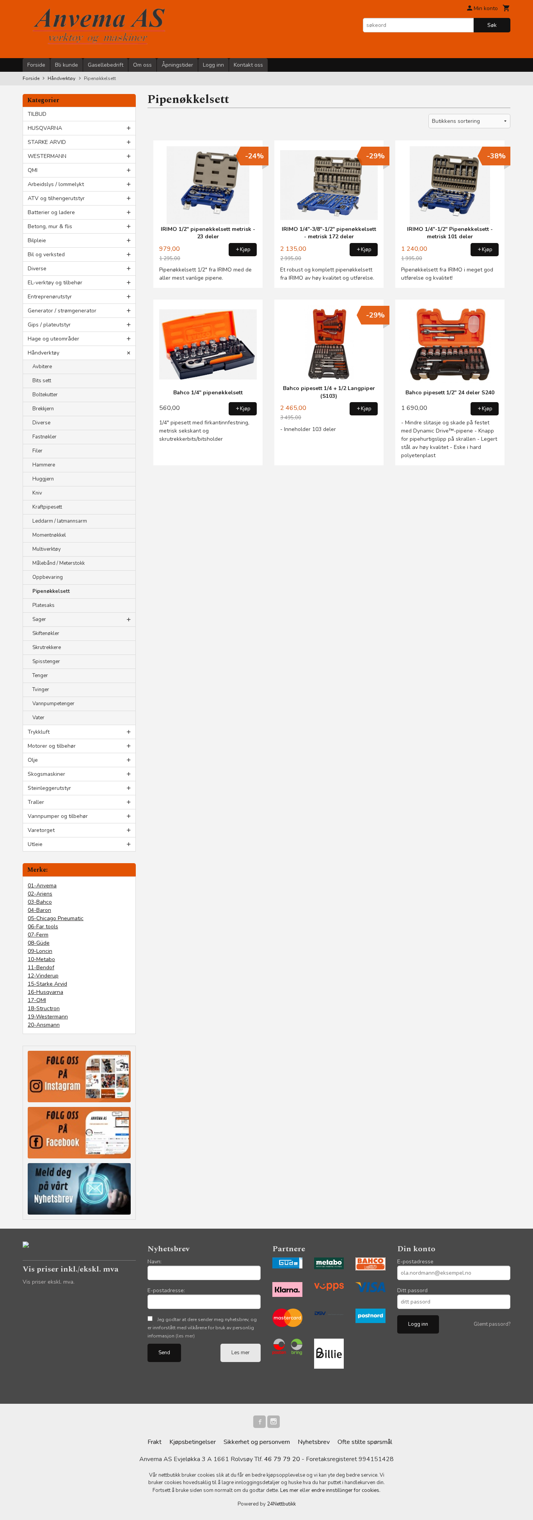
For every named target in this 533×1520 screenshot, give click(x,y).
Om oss (142, 65)
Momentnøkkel (49, 535)
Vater (38, 717)
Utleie (35, 844)
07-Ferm (38, 934)
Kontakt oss (248, 65)
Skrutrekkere (46, 647)
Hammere (43, 464)
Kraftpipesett (47, 507)
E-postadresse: (166, 1290)
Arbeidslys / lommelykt (56, 184)
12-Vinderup (43, 975)
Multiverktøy (46, 549)
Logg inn (213, 65)
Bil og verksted (46, 254)
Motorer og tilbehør (52, 746)
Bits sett (41, 380)
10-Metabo (41, 959)
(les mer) (185, 1336)
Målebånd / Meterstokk (58, 563)
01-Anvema (42, 885)
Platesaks (43, 605)
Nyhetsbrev (314, 1442)
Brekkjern (43, 408)
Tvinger (40, 689)
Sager (39, 619)
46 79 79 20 (282, 1459)
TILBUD (37, 114)
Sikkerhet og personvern (257, 1442)
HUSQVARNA (45, 128)
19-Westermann (48, 1016)
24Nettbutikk (281, 1504)
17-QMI (37, 1000)
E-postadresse (415, 1261)
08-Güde (39, 943)
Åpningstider (177, 65)
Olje (33, 760)
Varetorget (41, 830)
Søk (492, 25)
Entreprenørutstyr (50, 296)
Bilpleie (37, 240)
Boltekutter (45, 394)
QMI (32, 170)
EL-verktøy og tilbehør (55, 282)
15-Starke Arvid (47, 984)
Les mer (240, 1352)
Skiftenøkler (45, 633)
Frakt (154, 1442)
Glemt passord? (492, 1324)
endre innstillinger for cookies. (345, 1490)
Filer (37, 450)
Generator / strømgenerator (62, 310)
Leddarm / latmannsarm (59, 521)
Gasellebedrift (105, 65)
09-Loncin (40, 951)
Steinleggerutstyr (49, 788)
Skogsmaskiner (46, 774)
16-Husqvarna (45, 992)
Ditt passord (412, 1290)
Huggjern (43, 478)
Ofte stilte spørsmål (365, 1442)
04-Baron (39, 910)
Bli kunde (66, 65)
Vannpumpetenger (53, 703)
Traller (36, 802)
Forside (36, 65)
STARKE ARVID (47, 142)
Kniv (37, 493)
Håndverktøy (43, 352)
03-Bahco (40, 902)
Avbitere (42, 366)
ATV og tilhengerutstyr (56, 198)
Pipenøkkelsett (51, 591)
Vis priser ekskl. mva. (49, 1282)
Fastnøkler (44, 436)
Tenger (40, 675)
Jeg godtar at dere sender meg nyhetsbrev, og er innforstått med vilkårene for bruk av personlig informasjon (202, 1327)
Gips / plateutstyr (49, 324)
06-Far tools (43, 926)
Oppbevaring (47, 577)
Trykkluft (39, 732)
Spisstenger (46, 661)
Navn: (154, 1261)
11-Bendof (41, 967)
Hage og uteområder (53, 338)
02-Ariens (40, 893)
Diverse (37, 268)
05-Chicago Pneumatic (56, 918)
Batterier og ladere (51, 212)
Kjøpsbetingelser (192, 1442)
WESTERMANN (47, 156)
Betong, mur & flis (50, 226)
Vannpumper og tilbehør (58, 816)
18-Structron (44, 1008)
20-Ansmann (44, 1025)
